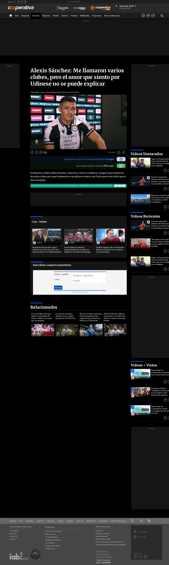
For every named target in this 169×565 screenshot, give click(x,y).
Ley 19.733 (13, 536)
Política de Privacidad (80, 292)
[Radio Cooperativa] (100, 8)
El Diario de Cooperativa (53, 531)
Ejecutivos (13, 533)
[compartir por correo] (118, 152)
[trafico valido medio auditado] (35, 559)
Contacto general (102, 536)
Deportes (36, 16)
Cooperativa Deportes (53, 540)
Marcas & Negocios (112, 16)
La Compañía (14, 531)
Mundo (56, 16)
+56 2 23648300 (103, 562)
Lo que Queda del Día (52, 546)
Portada (13, 521)
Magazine (25, 16)
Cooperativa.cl (101, 551)
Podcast (74, 16)
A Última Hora (50, 549)
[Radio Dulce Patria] (62, 8)
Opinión (65, 16)
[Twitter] (22, 1)
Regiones (46, 16)
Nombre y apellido (61, 274)
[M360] (148, 18)
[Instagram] (25, 1)
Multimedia (84, 16)
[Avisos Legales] (143, 18)
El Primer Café (50, 534)
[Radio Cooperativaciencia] (79, 8)
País (16, 16)
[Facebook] (18, 1)
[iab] (19, 562)
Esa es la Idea (49, 543)
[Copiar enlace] (123, 152)
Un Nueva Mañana (51, 537)
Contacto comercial (103, 533)
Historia (12, 539)
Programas (96, 16)
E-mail (56, 279)
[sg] (153, 18)
